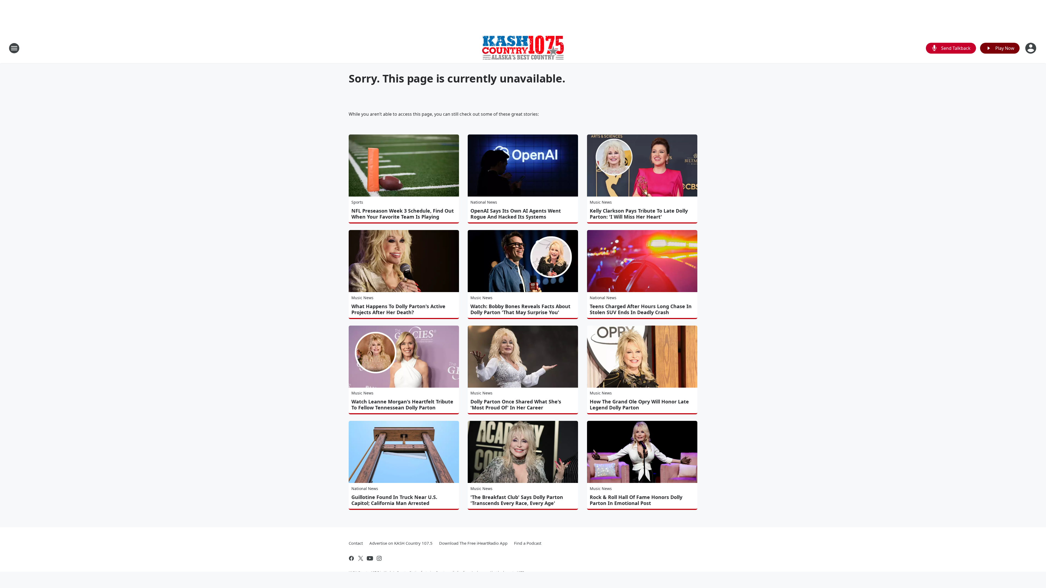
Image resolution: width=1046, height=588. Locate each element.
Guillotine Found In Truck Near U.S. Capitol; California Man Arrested (394, 500)
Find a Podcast (527, 543)
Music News (601, 202)
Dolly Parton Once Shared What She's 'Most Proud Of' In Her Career (515, 405)
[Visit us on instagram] (379, 558)
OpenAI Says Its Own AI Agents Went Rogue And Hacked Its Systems (515, 214)
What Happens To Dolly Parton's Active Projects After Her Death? (398, 309)
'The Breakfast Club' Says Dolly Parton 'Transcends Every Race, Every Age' (516, 500)
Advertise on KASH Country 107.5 (401, 543)
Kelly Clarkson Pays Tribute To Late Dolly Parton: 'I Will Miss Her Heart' (639, 214)
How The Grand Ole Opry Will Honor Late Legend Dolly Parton (639, 405)
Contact (356, 543)
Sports (357, 202)
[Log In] (1031, 48)
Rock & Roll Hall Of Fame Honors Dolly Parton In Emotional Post (636, 500)
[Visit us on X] (360, 558)
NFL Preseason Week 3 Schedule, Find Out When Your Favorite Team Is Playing (402, 214)
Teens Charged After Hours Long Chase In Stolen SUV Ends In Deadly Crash (641, 309)
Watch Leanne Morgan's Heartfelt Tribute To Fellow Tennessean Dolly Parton (402, 405)
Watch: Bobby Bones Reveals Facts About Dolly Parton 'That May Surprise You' (520, 309)
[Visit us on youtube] (370, 558)
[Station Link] (523, 48)
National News (483, 202)
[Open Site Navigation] (14, 48)
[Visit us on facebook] (351, 558)
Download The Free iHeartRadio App (473, 543)
